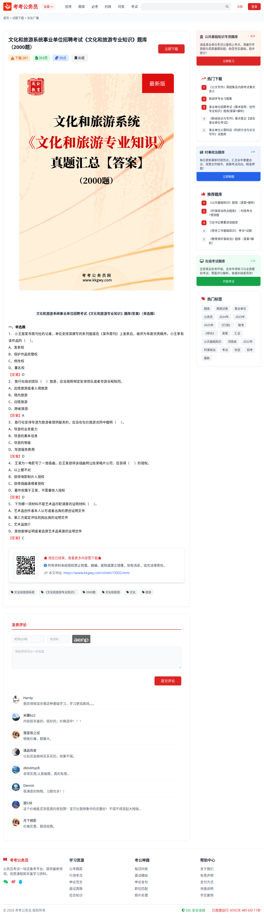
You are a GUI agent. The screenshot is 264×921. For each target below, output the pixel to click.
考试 (134, 6)
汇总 (237, 333)
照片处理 (141, 895)
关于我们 (206, 869)
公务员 (208, 317)
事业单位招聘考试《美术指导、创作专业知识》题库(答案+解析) (232, 109)
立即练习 (228, 61)
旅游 (148, 592)
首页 (6, 18)
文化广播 (33, 18)
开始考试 (228, 281)
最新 (207, 358)
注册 (240, 6)
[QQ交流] (20, 882)
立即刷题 (228, 176)
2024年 (224, 317)
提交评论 (168, 681)
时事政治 (210, 350)
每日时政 (141, 869)
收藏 (81, 58)
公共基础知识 (212, 341)
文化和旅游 (112, 592)
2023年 (240, 317)
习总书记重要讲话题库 (223, 222)
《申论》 (210, 333)
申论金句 (141, 882)
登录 (254, 6)
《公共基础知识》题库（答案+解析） (232, 202)
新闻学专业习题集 (220, 98)
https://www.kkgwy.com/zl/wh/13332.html (97, 573)
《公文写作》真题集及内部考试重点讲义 (232, 89)
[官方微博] (13, 882)
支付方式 (206, 882)
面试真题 (75, 888)
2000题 (90, 592)
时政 (108, 6)
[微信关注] (5, 882)
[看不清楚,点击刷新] (81, 639)
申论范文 (75, 882)
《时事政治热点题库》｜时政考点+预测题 (230, 213)
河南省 (232, 341)
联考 (241, 325)
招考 (68, 6)
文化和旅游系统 (24, 592)
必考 (95, 6)
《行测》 (226, 325)
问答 (121, 6)
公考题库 (75, 869)
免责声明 (206, 875)
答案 (225, 333)
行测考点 (75, 875)
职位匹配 (141, 888)
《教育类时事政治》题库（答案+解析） (231, 241)
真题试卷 (222, 308)
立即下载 (171, 49)
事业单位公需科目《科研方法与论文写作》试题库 (232, 132)
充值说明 (206, 888)
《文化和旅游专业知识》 (60, 592)
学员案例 (206, 895)
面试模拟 (141, 875)
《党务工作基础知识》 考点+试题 (230, 230)
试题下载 (18, 18)
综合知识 (75, 895)
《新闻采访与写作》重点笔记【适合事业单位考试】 (232, 120)
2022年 (248, 341)
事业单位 (240, 308)
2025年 (208, 325)
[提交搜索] (227, 6)
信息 (237, 350)
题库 (81, 6)
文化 (133, 592)
